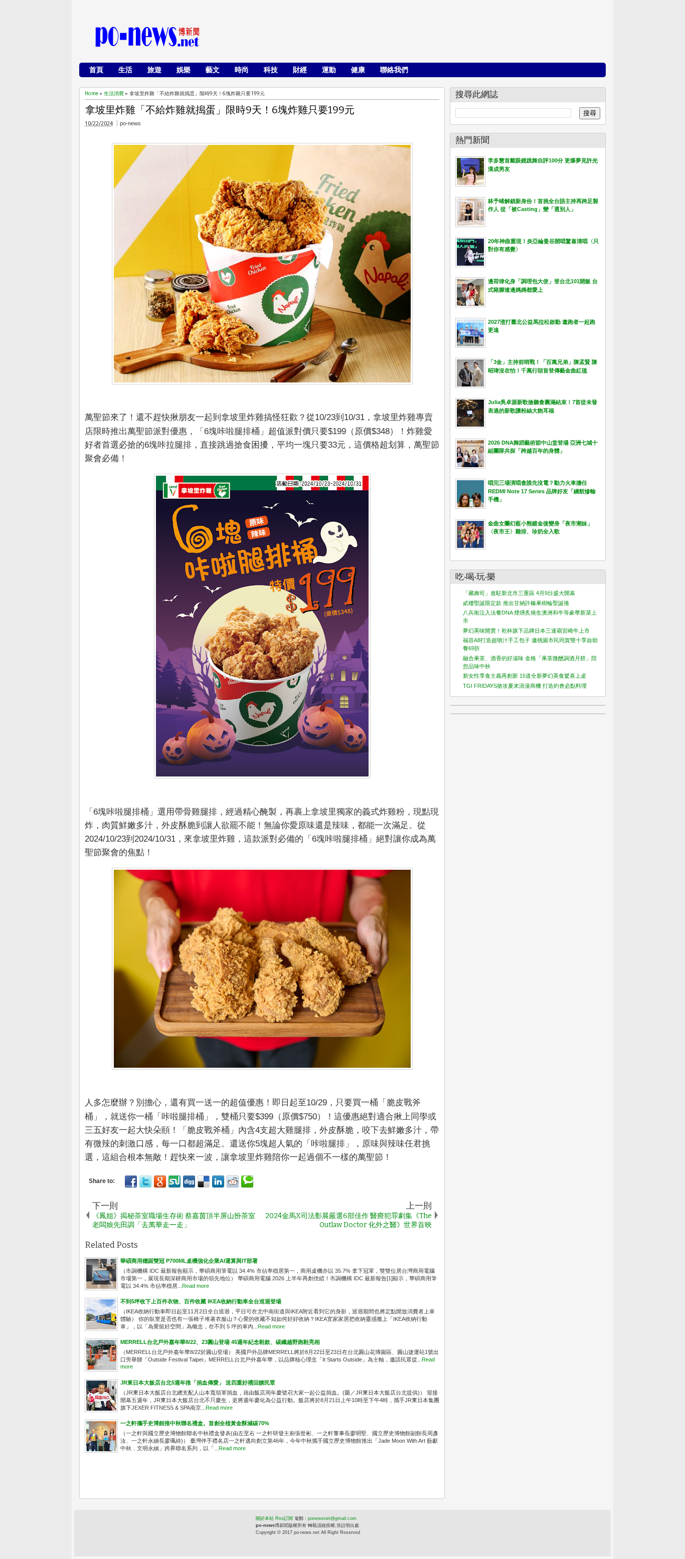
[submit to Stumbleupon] (174, 1182)
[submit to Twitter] (145, 1182)
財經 (300, 70)
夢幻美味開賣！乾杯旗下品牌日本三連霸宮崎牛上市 (526, 631)
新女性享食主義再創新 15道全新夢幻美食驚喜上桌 (524, 676)
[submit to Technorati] (247, 1182)
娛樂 (184, 70)
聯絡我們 (394, 70)
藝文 (213, 70)
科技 (271, 70)
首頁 (96, 70)
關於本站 (265, 1518)
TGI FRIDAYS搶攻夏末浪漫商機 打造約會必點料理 (525, 686)
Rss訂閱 (284, 1518)
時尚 (242, 70)
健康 (358, 70)
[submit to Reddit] (233, 1182)
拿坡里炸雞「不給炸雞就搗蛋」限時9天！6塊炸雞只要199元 (220, 110)
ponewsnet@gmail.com (332, 1518)
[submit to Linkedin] (218, 1182)
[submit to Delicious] (204, 1182)
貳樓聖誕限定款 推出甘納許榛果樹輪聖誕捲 (516, 603)
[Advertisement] (418, 37)
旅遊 (154, 70)
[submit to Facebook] (131, 1182)
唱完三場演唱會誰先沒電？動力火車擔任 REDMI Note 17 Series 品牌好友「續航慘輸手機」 (542, 491)
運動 (329, 70)
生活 (125, 70)
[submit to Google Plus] (160, 1182)
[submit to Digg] (189, 1182)
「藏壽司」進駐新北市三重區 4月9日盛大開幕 (519, 593)
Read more (195, 1286)
